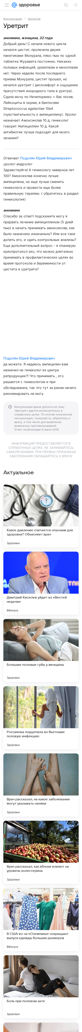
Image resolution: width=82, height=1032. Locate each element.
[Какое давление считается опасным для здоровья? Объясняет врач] (41, 515)
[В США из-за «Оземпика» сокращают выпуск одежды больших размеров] (41, 919)
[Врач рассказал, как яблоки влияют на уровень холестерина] (41, 852)
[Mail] (14, 5)
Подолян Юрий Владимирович (45, 158)
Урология (34, 18)
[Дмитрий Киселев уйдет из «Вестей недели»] (41, 583)
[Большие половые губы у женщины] (41, 650)
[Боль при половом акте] (41, 986)
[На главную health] (28, 5)
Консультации (12, 18)
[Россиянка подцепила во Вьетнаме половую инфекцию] (41, 717)
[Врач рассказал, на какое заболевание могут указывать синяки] (41, 785)
